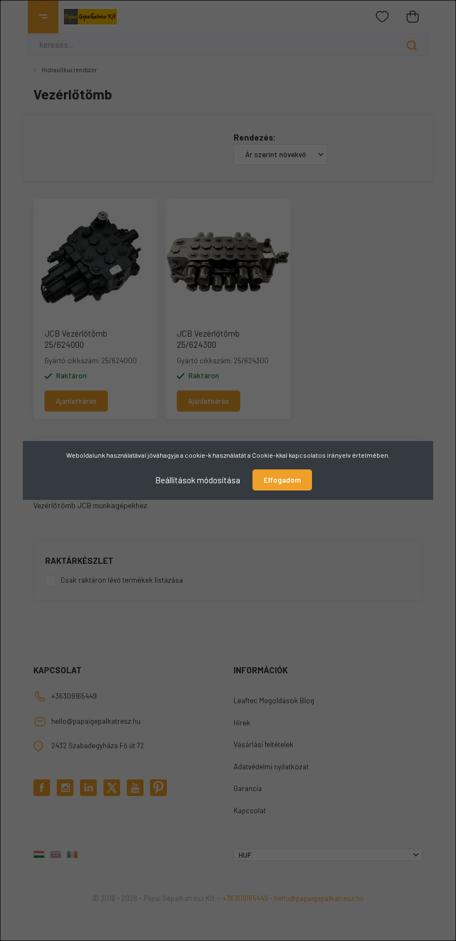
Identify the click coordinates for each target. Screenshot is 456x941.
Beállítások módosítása (197, 480)
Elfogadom (282, 479)
